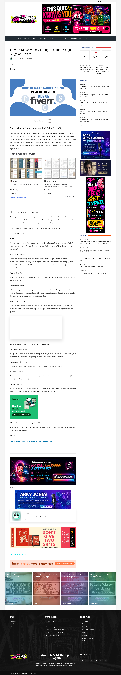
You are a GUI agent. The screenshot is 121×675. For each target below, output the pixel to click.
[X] (107, 1)
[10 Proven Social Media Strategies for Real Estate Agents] (74, 588)
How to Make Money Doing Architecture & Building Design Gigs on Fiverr (102, 70)
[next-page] (84, 125)
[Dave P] (11, 58)
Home (11, 45)
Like (85, 52)
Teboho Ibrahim (67, 603)
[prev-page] (81, 125)
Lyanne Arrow (10, 603)
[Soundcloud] (105, 1)
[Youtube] (110, 1)
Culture (83, 256)
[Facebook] (98, 1)
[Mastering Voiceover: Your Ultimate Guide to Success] (102, 588)
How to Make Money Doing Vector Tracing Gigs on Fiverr (31, 441)
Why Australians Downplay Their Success (93, 273)
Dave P (16, 58)
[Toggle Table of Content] (49, 121)
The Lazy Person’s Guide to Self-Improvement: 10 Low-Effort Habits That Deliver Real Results (95, 242)
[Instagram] (101, 1)
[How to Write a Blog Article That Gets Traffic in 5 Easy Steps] (46, 588)
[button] (109, 38)
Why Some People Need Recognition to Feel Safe (95, 266)
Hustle (25, 45)
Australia (83, 270)
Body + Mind (84, 239)
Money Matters (18, 45)
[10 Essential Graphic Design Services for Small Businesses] (18, 588)
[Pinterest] (103, 1)
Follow (95, 52)
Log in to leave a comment (19, 554)
